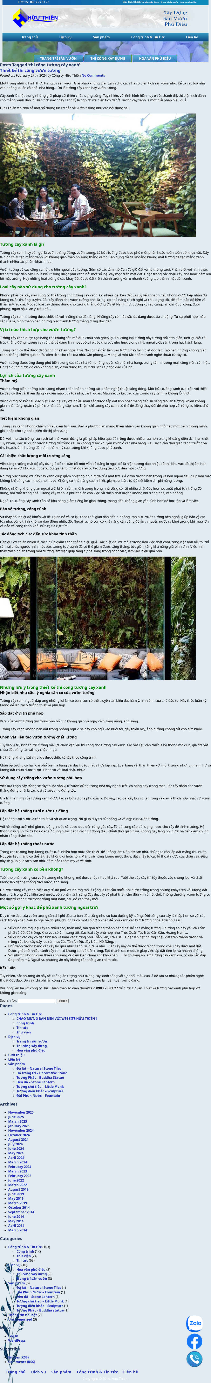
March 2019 (17, 1203)
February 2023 (19, 1176)
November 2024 (21, 1130)
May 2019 (15, 1198)
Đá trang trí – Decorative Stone (41, 1073)
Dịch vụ (65, 37)
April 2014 (16, 1225)
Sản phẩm (101, 37)
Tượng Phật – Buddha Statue (40, 1077)
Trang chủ (29, 37)
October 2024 (19, 1135)
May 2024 (15, 1153)
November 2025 (21, 1112)
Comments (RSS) (21, 1362)
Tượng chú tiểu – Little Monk (40, 1086)
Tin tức (22, 1027)
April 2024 (16, 1157)
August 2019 (18, 1189)
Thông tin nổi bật (22, 1315)
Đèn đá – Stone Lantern (35, 1082)
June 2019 (16, 1194)
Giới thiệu (16, 1055)
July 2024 (15, 1144)
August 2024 (18, 1139)
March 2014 (17, 1230)
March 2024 (17, 1162)
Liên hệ (192, 37)
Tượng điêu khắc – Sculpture (39, 1091)
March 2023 (17, 1171)
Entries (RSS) (18, 1357)
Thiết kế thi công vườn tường (30, 70)
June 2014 (16, 1216)
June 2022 (16, 1180)
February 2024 (19, 1166)
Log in (13, 1336)
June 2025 (16, 1117)
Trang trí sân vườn (58, 58)
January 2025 (18, 1126)
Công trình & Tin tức (148, 37)
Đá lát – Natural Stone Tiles (38, 1068)
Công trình (25, 1023)
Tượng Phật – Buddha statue (40, 1310)
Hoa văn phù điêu (155, 58)
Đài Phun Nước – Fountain (38, 1095)
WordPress (17, 1340)
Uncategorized (20, 1319)
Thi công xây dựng (107, 58)
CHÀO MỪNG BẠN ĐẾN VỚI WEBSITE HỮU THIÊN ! (56, 1018)
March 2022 (17, 1185)
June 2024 (16, 1148)
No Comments (93, 75)
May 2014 (15, 1221)
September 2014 (21, 1212)
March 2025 (17, 1121)
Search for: (8, 1000)
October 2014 (19, 1207)
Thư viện (23, 1032)
